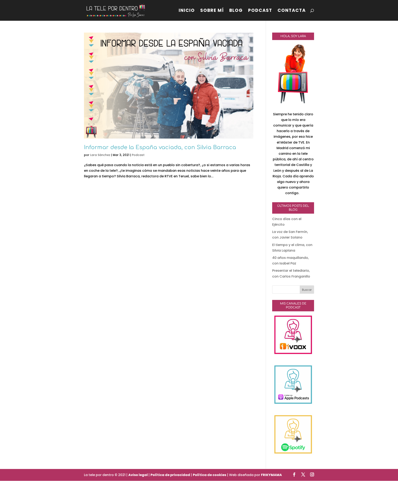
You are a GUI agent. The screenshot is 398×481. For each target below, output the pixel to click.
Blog (236, 11)
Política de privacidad (170, 474)
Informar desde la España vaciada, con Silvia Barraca (160, 147)
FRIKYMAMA (271, 474)
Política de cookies (209, 474)
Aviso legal (138, 474)
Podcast (260, 11)
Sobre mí (212, 11)
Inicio (187, 11)
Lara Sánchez (100, 155)
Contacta (292, 11)
